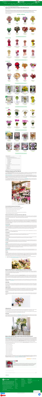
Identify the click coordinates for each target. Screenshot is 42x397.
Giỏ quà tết (18, 4)
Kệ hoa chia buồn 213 (33, 93)
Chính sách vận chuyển (23, 382)
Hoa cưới (16, 3)
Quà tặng (24, 4)
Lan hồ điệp (11, 4)
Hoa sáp (11, 3)
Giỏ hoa (15, 381)
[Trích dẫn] (11, 372)
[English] (37, 0)
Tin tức (29, 4)
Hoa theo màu (19, 3)
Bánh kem (27, 4)
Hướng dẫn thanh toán (23, 381)
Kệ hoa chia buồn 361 (17, 93)
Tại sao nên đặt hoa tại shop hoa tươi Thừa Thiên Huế (11, 157)
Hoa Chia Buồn (32, 3)
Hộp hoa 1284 (32, 23)
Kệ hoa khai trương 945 (17, 46)
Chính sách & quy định (23, 380)
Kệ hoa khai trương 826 (32, 46)
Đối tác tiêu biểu (22, 386)
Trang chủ (4, 6)
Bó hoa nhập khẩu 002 (33, 150)
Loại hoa (9, 3)
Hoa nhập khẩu (16, 388)
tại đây (11, 390)
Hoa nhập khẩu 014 (25, 150)
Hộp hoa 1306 (24, 23)
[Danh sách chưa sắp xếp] (10, 372)
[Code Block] (12, 372)
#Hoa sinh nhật (8, 165)
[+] (14, 372)
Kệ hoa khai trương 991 (9, 46)
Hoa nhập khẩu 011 (9, 150)
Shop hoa (7, 6)
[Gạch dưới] (7, 372)
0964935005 (3, 395)
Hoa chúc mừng (28, 3)
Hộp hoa (15, 382)
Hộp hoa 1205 (17, 33)
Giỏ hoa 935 (17, 23)
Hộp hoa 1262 (24, 80)
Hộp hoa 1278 (32, 80)
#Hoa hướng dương (10, 163)
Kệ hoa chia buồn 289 (9, 93)
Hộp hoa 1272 (32, 33)
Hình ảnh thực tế (22, 385)
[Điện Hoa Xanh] (21, 2)
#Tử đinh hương (9, 161)
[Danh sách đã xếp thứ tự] (9, 372)
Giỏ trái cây (21, 4)
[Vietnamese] (36, 0)
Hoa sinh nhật (16, 383)
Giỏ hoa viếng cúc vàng (25, 93)
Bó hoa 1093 (17, 80)
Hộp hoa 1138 (9, 33)
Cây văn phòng (15, 4)
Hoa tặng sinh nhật (24, 3)
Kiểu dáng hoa (5, 3)
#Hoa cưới (8, 167)
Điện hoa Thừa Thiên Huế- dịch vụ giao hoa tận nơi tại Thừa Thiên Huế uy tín (13, 169)
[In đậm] (6, 372)
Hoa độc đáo (14, 3)
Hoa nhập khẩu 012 (17, 150)
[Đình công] (8, 372)
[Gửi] (8, 2)
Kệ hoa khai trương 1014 (25, 46)
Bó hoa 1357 (9, 80)
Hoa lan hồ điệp (16, 386)
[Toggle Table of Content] (20, 156)
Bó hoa (15, 380)
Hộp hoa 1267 (9, 23)
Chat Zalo (3, 393)
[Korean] (38, 0)
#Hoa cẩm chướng (9, 159)
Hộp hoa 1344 (24, 33)
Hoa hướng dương (7, 249)
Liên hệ (31, 4)
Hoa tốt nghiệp (36, 3)
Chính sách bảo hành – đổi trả (24, 383)
